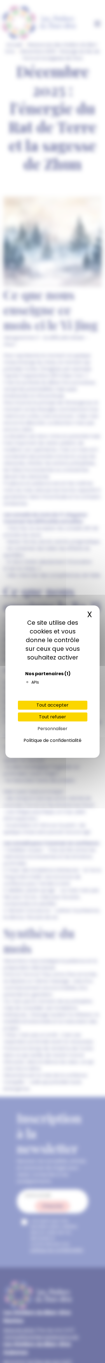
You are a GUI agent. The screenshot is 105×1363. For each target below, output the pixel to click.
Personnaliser (52, 728)
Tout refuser (52, 717)
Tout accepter (52, 705)
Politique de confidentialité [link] (52, 740)
